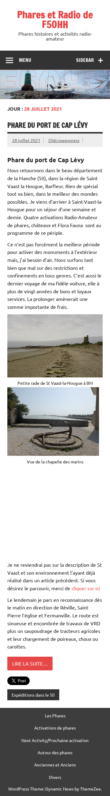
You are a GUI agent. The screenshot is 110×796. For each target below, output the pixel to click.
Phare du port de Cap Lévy (47, 125)
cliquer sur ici (86, 588)
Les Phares (55, 715)
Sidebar (85, 60)
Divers (55, 777)
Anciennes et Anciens (55, 764)
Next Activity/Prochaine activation (55, 740)
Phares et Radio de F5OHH (55, 19)
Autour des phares (55, 752)
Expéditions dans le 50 (33, 695)
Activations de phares (55, 728)
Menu (25, 60)
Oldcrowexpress (63, 140)
